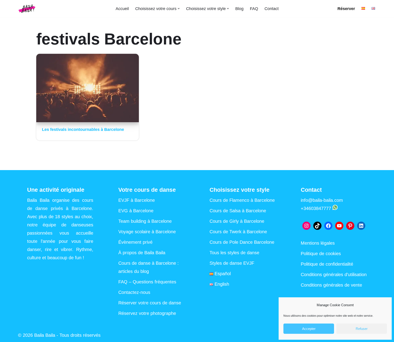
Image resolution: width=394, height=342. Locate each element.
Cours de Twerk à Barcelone (238, 231)
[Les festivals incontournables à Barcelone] (87, 88)
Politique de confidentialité (327, 264)
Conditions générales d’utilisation (334, 274)
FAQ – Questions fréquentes (147, 281)
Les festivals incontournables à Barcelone (83, 129)
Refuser (362, 329)
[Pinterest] (350, 226)
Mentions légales (318, 243)
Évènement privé (135, 242)
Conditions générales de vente (331, 285)
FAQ (254, 8)
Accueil (122, 8)
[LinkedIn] (361, 226)
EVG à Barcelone (135, 210)
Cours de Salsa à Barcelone (238, 210)
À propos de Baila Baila (141, 252)
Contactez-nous (134, 292)
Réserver (346, 8)
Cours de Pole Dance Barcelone (242, 242)
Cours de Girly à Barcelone (237, 221)
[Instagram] (306, 226)
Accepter (309, 329)
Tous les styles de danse (234, 252)
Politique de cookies (321, 253)
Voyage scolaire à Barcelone (147, 231)
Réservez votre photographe (147, 313)
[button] (179, 9)
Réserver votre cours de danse (149, 302)
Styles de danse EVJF (232, 263)
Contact (271, 8)
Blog (239, 8)
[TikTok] (317, 226)
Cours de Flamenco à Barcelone (242, 200)
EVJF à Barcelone (136, 200)
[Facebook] (328, 226)
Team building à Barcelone (145, 221)
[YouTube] (339, 226)
